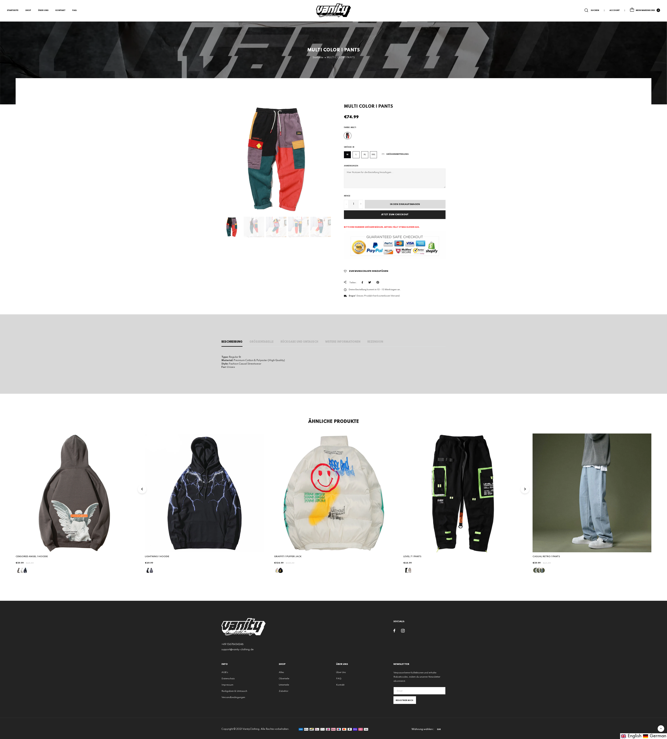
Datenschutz (228, 679)
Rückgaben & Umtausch (234, 691)
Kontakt (60, 10)
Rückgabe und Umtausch (299, 342)
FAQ (74, 10)
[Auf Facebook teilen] (363, 282)
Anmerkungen (351, 166)
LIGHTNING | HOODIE (157, 556)
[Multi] (347, 135)
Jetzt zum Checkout (395, 214)
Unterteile (284, 685)
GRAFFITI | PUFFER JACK (288, 556)
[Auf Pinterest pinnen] (378, 282)
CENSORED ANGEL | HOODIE (32, 556)
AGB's (224, 672)
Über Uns (43, 10)
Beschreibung (231, 342)
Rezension (375, 342)
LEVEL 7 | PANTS (412, 556)
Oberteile (284, 679)
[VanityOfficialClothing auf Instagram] (403, 631)
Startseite (12, 10)
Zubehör (283, 691)
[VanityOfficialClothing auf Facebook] (394, 631)
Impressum (227, 685)
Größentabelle (261, 342)
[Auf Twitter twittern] (370, 282)
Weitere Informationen (342, 342)
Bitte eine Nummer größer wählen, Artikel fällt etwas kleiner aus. (382, 227)
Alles (281, 672)
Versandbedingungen (233, 697)
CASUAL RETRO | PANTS (546, 556)
